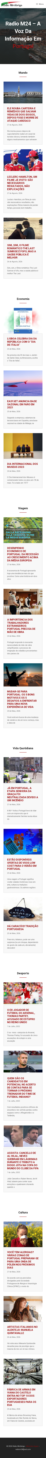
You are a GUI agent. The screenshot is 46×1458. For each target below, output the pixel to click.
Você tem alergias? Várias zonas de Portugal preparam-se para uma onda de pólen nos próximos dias (23, 1260)
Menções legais (32, 1446)
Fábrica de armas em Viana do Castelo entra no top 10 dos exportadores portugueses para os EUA (21, 1397)
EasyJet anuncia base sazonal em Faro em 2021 (22, 404)
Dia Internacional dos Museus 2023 (22, 465)
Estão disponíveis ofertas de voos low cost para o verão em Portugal (22, 864)
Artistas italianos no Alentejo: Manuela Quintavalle (22, 1330)
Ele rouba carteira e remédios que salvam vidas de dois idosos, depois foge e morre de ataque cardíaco (22, 114)
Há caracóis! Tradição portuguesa (22, 928)
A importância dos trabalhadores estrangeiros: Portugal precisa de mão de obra (21, 625)
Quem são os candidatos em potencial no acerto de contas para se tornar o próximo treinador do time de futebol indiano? (21, 1087)
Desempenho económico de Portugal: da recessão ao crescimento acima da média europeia (23, 554)
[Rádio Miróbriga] (11, 4)
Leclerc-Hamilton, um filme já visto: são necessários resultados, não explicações (22, 183)
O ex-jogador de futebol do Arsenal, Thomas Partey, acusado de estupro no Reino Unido (21, 1016)
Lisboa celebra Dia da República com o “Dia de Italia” (22, 341)
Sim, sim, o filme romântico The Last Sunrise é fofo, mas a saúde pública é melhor (21, 251)
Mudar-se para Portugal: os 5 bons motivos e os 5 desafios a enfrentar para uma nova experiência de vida (22, 699)
